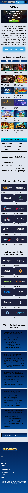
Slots (22, 61)
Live (9, 61)
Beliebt (3, 61)
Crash (16, 61)
